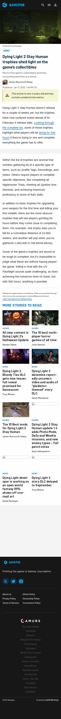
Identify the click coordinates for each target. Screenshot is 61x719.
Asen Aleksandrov (41, 451)
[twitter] (13, 581)
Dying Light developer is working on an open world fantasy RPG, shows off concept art (16, 487)
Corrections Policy (32, 603)
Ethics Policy (29, 594)
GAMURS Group (52, 700)
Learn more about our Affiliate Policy (17, 299)
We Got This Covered (30, 652)
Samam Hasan (10, 344)
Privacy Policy (9, 598)
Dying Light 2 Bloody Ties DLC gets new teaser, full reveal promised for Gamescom (15, 380)
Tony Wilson (9, 394)
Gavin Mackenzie (40, 398)
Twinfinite (30, 631)
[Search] (43, 5)
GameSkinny (30, 665)
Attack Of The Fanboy (30, 639)
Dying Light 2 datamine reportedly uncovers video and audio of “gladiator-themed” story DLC (45, 382)
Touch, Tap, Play (30, 678)
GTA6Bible (30, 691)
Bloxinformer (30, 687)
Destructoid (30, 657)
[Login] (55, 5)
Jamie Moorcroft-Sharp (14, 436)
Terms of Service (11, 603)
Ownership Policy (31, 598)
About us (7, 594)
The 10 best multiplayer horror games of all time (45, 336)
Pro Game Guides (30, 626)
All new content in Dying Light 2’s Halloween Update (16, 336)
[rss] (6, 581)
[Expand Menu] (49, 5)
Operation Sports (30, 670)
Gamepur (30, 635)
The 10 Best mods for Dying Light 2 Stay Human (15, 428)
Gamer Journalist (30, 661)
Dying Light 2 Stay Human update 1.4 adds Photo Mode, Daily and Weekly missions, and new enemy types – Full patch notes (45, 435)
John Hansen (38, 344)
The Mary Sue (30, 674)
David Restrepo (10, 501)
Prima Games (30, 644)
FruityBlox (30, 683)
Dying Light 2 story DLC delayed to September (45, 481)
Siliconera (30, 648)
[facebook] (21, 581)
